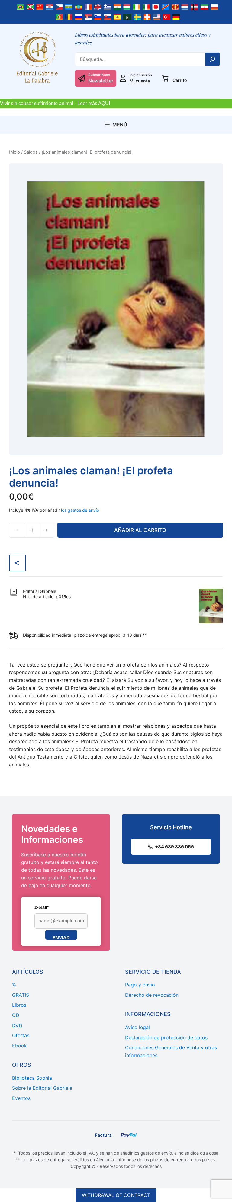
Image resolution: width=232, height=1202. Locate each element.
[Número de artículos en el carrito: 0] (165, 78)
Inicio (14, 152)
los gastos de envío (80, 510)
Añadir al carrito (140, 530)
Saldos (31, 152)
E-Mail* (41, 907)
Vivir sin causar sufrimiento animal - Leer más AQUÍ (55, 103)
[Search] (212, 59)
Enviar (61, 937)
